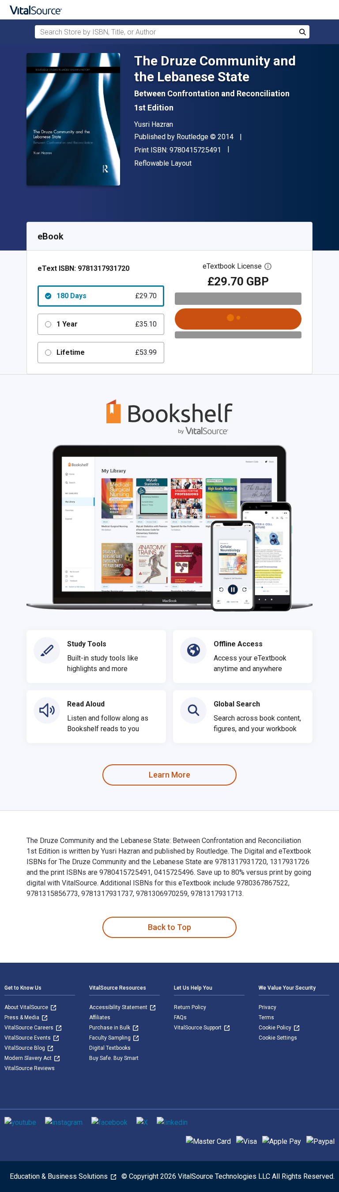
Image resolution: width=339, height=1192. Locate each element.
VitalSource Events (28, 1038)
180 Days (106, 296)
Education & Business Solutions (59, 1176)
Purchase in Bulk (110, 1028)
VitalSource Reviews (29, 1068)
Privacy (267, 1007)
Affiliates (99, 1017)
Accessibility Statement (119, 1007)
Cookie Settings (278, 1038)
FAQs (180, 1017)
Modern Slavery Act (28, 1058)
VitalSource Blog (25, 1048)
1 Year (106, 324)
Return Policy (190, 1007)
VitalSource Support (198, 1028)
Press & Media (22, 1017)
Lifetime (106, 352)
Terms (266, 1017)
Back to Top (169, 927)
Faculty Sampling (110, 1038)
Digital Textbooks (110, 1048)
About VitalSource (26, 1007)
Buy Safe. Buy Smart (114, 1058)
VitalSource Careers (29, 1028)
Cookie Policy (276, 1028)
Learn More (169, 774)
